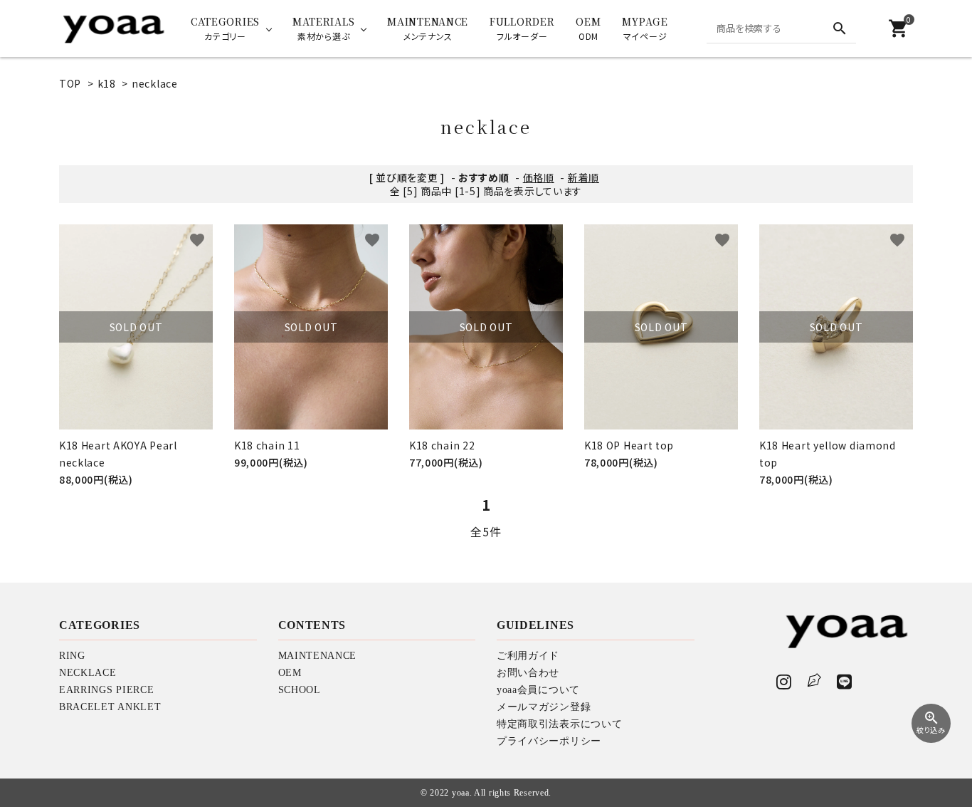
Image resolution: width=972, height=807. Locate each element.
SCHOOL (299, 689)
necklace (155, 83)
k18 (106, 83)
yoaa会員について (538, 689)
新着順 (583, 177)
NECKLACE (88, 672)
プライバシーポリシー (549, 741)
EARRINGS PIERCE (106, 689)
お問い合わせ (528, 672)
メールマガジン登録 (544, 707)
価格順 (538, 177)
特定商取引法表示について (559, 724)
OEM (290, 672)
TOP (70, 83)
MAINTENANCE (317, 655)
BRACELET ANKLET (110, 707)
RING (72, 655)
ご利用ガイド (528, 655)
